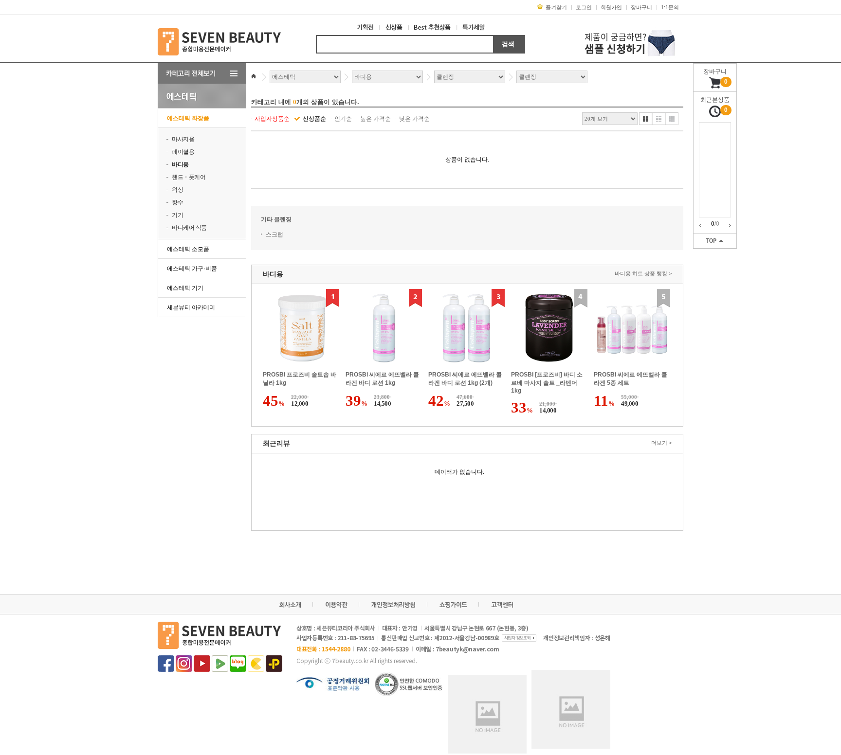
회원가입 (611, 7)
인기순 (343, 118)
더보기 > (661, 443)
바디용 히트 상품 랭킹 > (643, 273)
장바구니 (641, 7)
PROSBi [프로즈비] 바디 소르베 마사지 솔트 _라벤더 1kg (547, 382)
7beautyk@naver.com (467, 649)
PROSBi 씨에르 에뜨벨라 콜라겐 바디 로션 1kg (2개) (465, 378)
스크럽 (274, 234)
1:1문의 (670, 7)
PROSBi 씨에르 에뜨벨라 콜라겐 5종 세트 (630, 378)
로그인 (584, 7)
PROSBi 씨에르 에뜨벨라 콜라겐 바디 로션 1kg (382, 378)
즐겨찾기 (556, 7)
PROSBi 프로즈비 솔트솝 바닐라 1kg (299, 378)
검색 (508, 44)
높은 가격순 (375, 118)
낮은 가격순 (414, 118)
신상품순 (314, 118)
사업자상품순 (272, 118)
